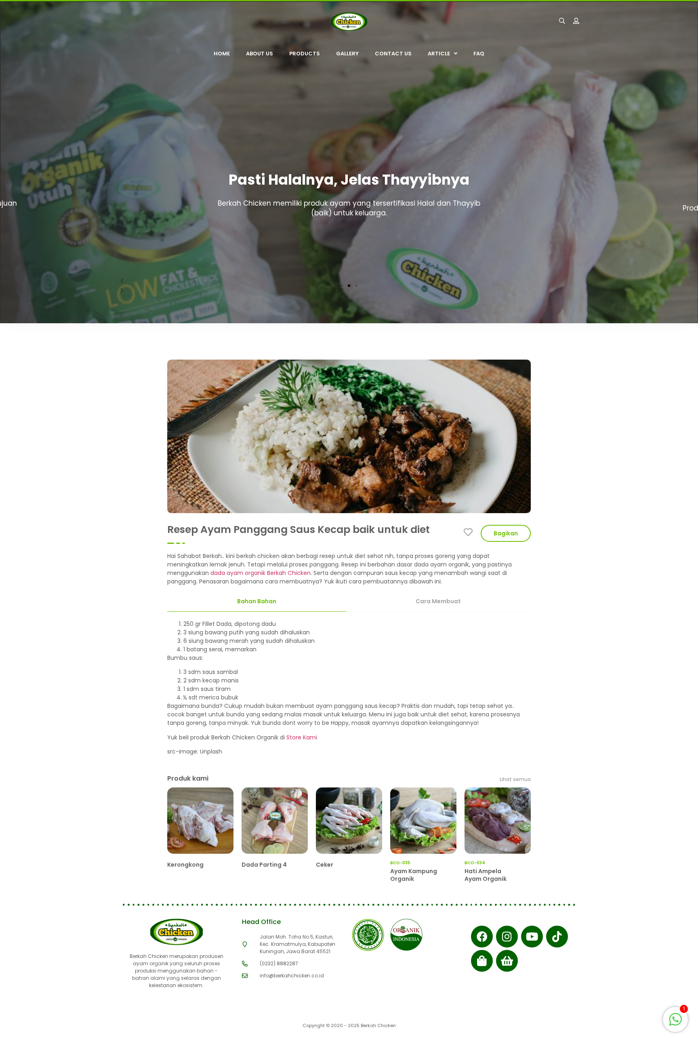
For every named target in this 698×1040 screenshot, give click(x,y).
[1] (675, 1023)
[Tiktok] (557, 936)
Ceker (324, 865)
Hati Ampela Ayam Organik (486, 874)
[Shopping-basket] (507, 961)
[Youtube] (532, 936)
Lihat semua (515, 779)
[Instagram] (507, 936)
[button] (342, 285)
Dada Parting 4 (264, 865)
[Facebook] (482, 936)
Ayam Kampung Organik (413, 874)
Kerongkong (185, 865)
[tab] (256, 602)
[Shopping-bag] (482, 961)
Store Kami (301, 737)
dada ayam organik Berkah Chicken (260, 573)
